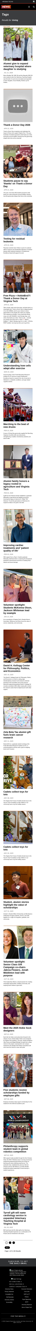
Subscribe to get (18, 1262)
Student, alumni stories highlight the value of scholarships (16, 905)
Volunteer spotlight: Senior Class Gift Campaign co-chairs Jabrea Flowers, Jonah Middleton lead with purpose (15, 968)
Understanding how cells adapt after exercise (17, 367)
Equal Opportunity (26, 1299)
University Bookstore (27, 1304)
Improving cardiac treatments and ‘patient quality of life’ (16, 548)
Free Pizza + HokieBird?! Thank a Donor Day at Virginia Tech (17, 298)
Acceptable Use (9, 1294)
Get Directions (15, 1281)
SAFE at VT (27, 1294)
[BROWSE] (29, 7)
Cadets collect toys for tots (15, 793)
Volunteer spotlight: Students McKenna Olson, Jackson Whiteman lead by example (17, 609)
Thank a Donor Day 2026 (16, 125)
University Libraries (9, 1299)
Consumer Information (26, 1289)
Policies (27, 1296)
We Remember (10, 1297)
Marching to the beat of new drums (16, 425)
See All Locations (16, 1284)
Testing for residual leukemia (14, 240)
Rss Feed (6, 26)
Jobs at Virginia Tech (27, 1307)
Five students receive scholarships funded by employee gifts (16, 1093)
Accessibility (9, 1302)
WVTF (26, 1302)
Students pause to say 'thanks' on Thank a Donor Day (17, 184)
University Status (9, 1289)
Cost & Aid (26, 1291)
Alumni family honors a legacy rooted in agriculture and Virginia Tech (16, 485)
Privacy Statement (9, 1291)
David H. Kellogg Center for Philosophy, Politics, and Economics (16, 668)
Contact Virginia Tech (17, 1286)
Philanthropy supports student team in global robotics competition (15, 1149)
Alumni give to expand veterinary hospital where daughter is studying (17, 66)
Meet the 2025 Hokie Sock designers (17, 1029)
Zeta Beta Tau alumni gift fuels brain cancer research (17, 735)
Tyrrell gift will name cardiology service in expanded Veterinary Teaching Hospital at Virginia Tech (14, 1218)
